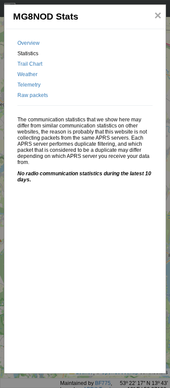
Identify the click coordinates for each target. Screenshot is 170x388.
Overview (28, 43)
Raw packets (32, 95)
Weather (27, 74)
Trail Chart (29, 64)
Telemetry (29, 85)
